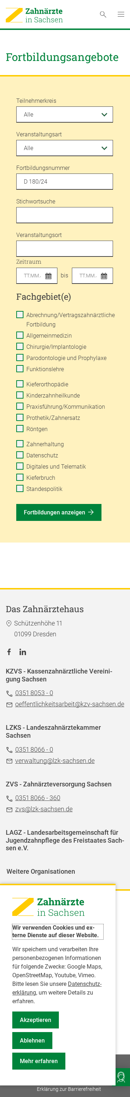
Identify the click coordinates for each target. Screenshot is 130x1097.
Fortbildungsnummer (43, 167)
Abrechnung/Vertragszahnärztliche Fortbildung (70, 320)
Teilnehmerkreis (36, 100)
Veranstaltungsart (39, 134)
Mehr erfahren (39, 1061)
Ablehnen (32, 1040)
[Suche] (103, 14)
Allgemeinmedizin (49, 335)
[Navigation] (121, 14)
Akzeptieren (35, 1020)
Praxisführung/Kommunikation (65, 406)
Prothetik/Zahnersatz (53, 417)
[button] (50, 276)
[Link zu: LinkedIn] (23, 651)
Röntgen (37, 429)
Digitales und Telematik (56, 466)
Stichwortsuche (35, 201)
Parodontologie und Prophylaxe (66, 358)
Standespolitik (44, 489)
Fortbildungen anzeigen (54, 512)
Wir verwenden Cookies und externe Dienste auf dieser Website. (55, 931)
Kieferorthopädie (47, 384)
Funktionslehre (45, 369)
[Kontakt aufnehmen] (121, 1077)
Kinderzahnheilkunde (53, 395)
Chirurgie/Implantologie (56, 346)
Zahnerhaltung (45, 444)
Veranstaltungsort (39, 235)
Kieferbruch (40, 477)
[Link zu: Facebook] (9, 651)
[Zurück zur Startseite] (34, 15)
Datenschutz (42, 455)
